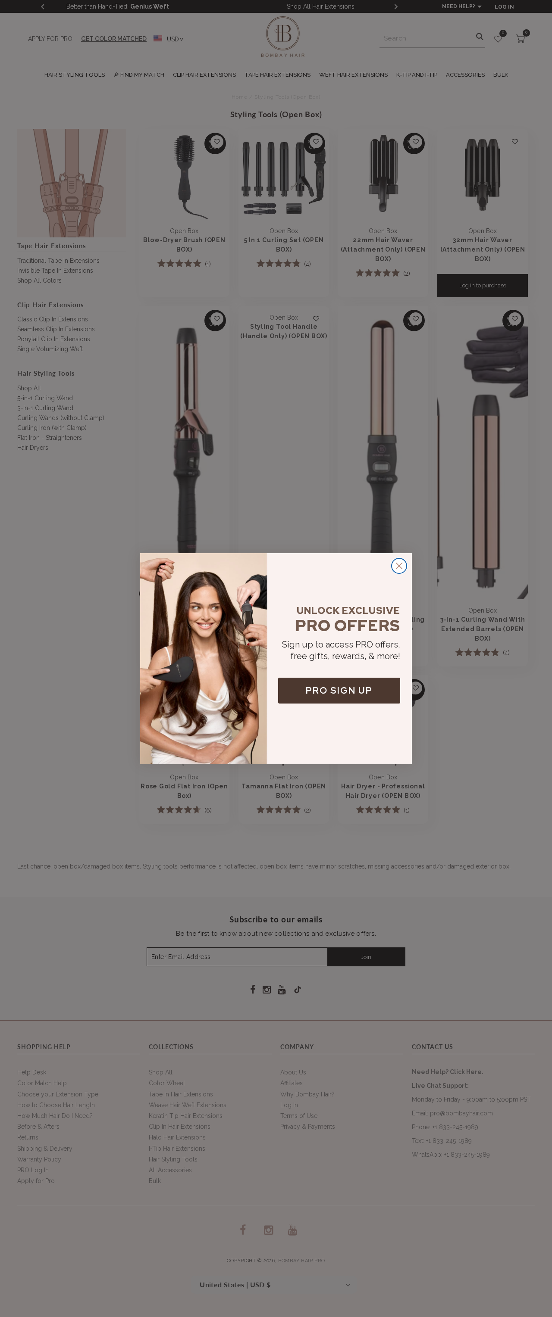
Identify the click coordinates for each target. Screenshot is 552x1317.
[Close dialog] (399, 565)
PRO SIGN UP (339, 690)
